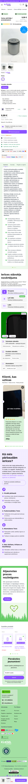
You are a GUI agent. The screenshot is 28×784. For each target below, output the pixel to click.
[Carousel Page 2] (12, 653)
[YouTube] (21, 776)
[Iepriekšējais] (25, 640)
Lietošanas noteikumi (19, 768)
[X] (10, 776)
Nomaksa (3, 723)
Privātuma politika (8, 768)
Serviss (16, 716)
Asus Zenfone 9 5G (7, 646)
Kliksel (3, 631)
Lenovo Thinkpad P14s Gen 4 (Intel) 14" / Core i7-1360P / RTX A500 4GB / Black (20, 647)
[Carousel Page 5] (17, 653)
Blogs (15, 721)
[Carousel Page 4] (15, 653)
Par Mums (7, 599)
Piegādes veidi (4, 716)
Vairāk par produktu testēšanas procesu (12, 482)
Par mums (16, 710)
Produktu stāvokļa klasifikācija (5, 719)
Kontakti (3, 710)
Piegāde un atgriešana (6, 713)
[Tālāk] (2, 640)
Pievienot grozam (21, 780)
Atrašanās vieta (18, 713)
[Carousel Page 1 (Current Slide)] (10, 653)
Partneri (16, 718)
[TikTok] (13, 776)
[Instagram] (15, 776)
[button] (11, 24)
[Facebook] (7, 776)
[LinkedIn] (18, 776)
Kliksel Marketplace (9, 766)
